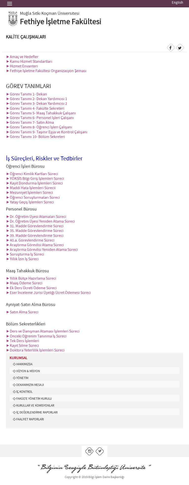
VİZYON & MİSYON (28, 371)
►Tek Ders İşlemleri (22, 341)
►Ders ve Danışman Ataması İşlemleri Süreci (42, 331)
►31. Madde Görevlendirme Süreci (34, 226)
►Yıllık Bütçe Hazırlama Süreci (31, 278)
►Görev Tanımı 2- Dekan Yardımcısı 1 (36, 99)
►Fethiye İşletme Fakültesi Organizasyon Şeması (46, 71)
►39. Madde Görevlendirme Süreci (34, 235)
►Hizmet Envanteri (22, 66)
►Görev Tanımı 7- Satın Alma (30, 122)
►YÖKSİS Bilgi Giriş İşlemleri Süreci (35, 178)
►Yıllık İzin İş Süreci (22, 259)
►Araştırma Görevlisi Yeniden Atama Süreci (42, 249)
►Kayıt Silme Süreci (22, 345)
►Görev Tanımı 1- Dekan (26, 94)
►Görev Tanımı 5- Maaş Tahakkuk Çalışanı (41, 113)
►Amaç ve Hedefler (22, 57)
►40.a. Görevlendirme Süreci (30, 240)
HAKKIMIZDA (24, 364)
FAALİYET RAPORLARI (30, 419)
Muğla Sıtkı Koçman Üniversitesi (49, 13)
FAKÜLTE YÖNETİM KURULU (34, 398)
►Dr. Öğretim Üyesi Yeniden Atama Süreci (40, 221)
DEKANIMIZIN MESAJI (30, 385)
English (177, 2)
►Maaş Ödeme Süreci (24, 283)
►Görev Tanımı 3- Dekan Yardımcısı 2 (36, 103)
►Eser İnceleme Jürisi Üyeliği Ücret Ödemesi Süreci (48, 292)
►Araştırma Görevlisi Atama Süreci (35, 245)
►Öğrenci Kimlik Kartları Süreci (32, 174)
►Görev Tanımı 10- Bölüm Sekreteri (35, 136)
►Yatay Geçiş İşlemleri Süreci (30, 202)
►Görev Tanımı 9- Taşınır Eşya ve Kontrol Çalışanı (46, 132)
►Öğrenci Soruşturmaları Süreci (33, 197)
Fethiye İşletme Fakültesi (60, 22)
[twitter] (99, 451)
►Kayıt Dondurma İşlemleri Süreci (34, 183)
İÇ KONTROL (24, 392)
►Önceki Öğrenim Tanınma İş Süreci (36, 336)
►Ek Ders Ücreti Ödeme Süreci (31, 288)
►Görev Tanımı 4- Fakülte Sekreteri (35, 108)
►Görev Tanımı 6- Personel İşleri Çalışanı (40, 118)
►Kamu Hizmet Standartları (29, 61)
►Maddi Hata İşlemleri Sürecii (31, 188)
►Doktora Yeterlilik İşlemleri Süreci (35, 350)
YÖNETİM (22, 378)
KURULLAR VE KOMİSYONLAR (35, 405)
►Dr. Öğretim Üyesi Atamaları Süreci (36, 216)
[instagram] (89, 451)
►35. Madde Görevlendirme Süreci (34, 230)
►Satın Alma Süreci (22, 312)
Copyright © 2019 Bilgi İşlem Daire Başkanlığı (94, 477)
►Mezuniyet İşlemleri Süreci (29, 192)
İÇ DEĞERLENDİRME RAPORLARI (37, 412)
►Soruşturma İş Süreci (25, 254)
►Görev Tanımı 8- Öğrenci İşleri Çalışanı (39, 127)
